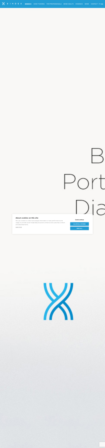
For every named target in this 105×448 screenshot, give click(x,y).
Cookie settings (79, 219)
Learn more (19, 227)
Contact (94, 4)
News (87, 4)
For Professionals (54, 4)
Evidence (79, 4)
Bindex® (28, 4)
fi (99, 4)
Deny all (79, 228)
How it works (39, 4)
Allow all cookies (79, 224)
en (102, 4)
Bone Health (68, 4)
